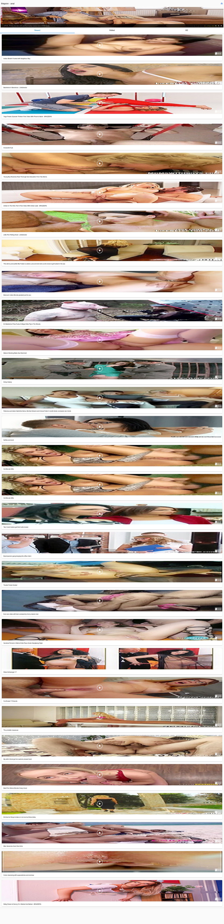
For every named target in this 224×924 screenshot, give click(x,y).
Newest (37, 30)
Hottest (112, 30)
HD (186, 30)
